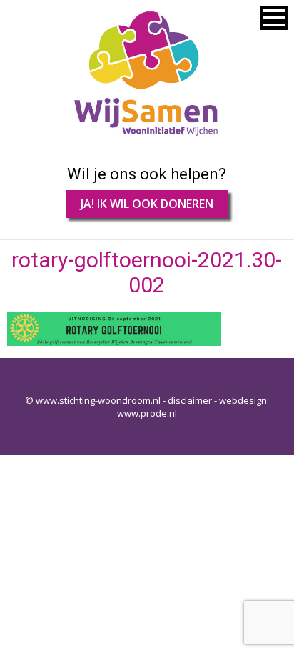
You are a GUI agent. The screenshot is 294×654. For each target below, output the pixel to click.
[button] (274, 18)
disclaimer (190, 400)
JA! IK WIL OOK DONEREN (147, 204)
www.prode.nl (147, 413)
